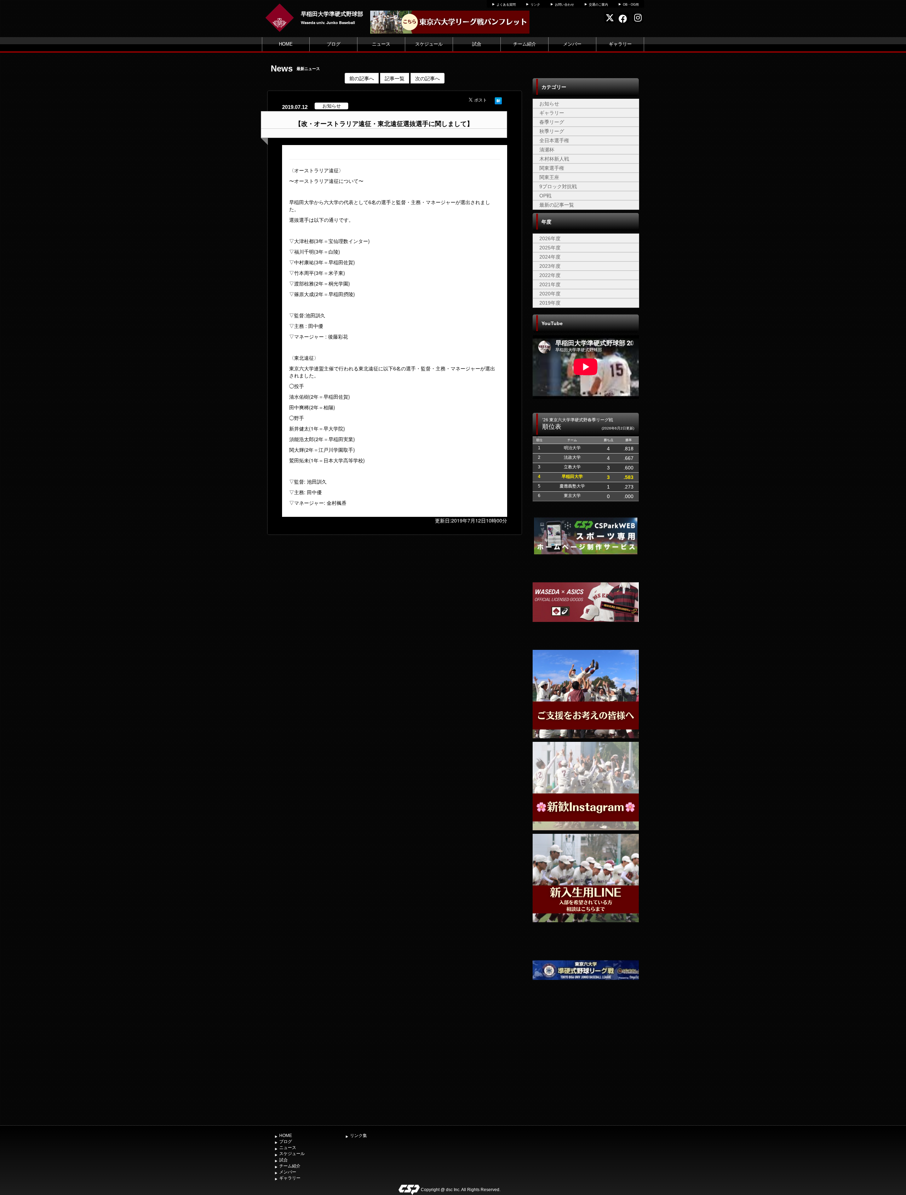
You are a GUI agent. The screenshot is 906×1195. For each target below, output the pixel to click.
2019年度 (550, 303)
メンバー (572, 44)
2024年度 (550, 257)
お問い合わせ (564, 4)
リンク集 (358, 1135)
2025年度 (550, 247)
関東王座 (549, 177)
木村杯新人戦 (554, 159)
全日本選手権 (554, 140)
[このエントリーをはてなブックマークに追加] (498, 99)
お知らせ (549, 103)
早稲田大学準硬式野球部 (332, 14)
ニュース (381, 44)
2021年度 (550, 284)
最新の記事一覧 (556, 205)
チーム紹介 (524, 44)
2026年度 (550, 238)
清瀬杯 (546, 149)
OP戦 (545, 195)
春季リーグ (551, 122)
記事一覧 (395, 78)
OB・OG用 (631, 4)
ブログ (333, 44)
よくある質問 (506, 4)
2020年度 (550, 293)
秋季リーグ (551, 131)
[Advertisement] (586, 1069)
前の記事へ (361, 78)
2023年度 (550, 266)
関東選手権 (551, 168)
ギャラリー (620, 44)
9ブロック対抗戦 (558, 186)
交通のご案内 (598, 4)
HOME (286, 44)
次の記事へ (427, 78)
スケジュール (429, 44)
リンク (535, 4)
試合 (476, 44)
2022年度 (550, 275)
